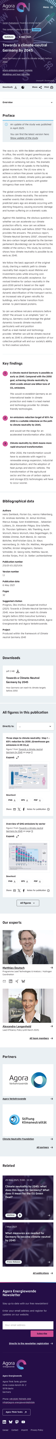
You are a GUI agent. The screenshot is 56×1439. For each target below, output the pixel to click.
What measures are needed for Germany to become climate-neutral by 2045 (27, 1237)
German (36, 30)
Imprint (24, 1430)
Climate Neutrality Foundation (18, 1139)
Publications (13, 23)
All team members (39, 1038)
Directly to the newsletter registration (29, 1343)
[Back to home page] (14, 7)
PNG (10, 800)
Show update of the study (24, 138)
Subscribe (42, 1334)
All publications (41, 1273)
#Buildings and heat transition (16, 74)
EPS (23, 800)
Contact (14, 1430)
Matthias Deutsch (14, 968)
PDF (36, 800)
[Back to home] (28, 1364)
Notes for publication (36, 809)
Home (5, 23)
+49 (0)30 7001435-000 (20, 1399)
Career (5, 1430)
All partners (43, 1147)
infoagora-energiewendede (19, 1403)
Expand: (10, 757)
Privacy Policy (37, 1430)
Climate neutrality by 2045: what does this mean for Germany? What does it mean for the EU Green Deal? (27, 1192)
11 (32, 752)
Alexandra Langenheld (17, 1026)
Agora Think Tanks (14, 1412)
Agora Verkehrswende (14, 1099)
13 (32, 831)
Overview (8, 102)
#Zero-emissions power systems (17, 70)
